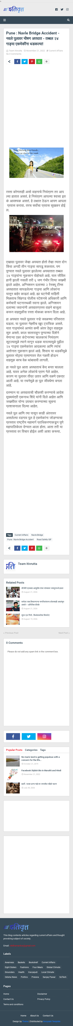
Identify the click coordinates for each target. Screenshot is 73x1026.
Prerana (35, 977)
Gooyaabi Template (51, 1021)
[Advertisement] (36, 109)
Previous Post (11, 633)
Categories (31, 750)
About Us (34, 1015)
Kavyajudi (33, 972)
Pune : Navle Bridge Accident (20, 539)
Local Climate (47, 972)
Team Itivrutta (15, 50)
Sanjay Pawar (49, 977)
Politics (24, 977)
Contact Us (8, 999)
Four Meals (38, 967)
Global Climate (53, 967)
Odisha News (11, 977)
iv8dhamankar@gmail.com (22, 945)
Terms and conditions (13, 1004)
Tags (43, 750)
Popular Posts (14, 750)
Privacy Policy (43, 999)
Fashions (24, 967)
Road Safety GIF (44, 539)
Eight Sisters (10, 967)
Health (21, 972)
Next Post (63, 633)
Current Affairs (56, 50)
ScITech (62, 977)
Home (6, 994)
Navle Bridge (37, 535)
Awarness (9, 962)
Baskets (21, 962)
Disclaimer (42, 994)
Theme (25, 1021)
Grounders (9, 972)
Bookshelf (33, 962)
